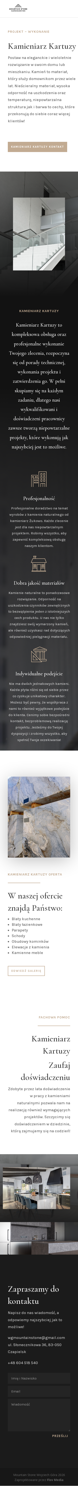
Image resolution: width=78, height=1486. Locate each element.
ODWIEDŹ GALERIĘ (26, 970)
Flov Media (55, 1480)
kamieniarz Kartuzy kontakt (37, 146)
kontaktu (23, 1301)
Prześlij (60, 1436)
